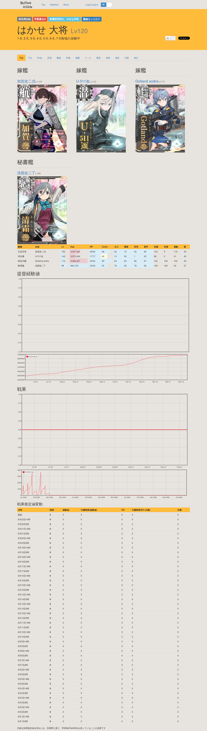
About (66, 4)
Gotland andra (146, 81)
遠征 (117, 57)
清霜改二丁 (26, 172)
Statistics (54, 4)
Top (43, 4)
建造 (98, 57)
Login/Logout (92, 4)
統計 (136, 57)
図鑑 (77, 57)
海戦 (108, 57)
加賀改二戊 (26, 81)
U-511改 (83, 81)
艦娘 (59, 57)
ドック (88, 57)
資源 (49, 57)
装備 (68, 57)
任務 (127, 57)
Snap (39, 57)
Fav (30, 57)
